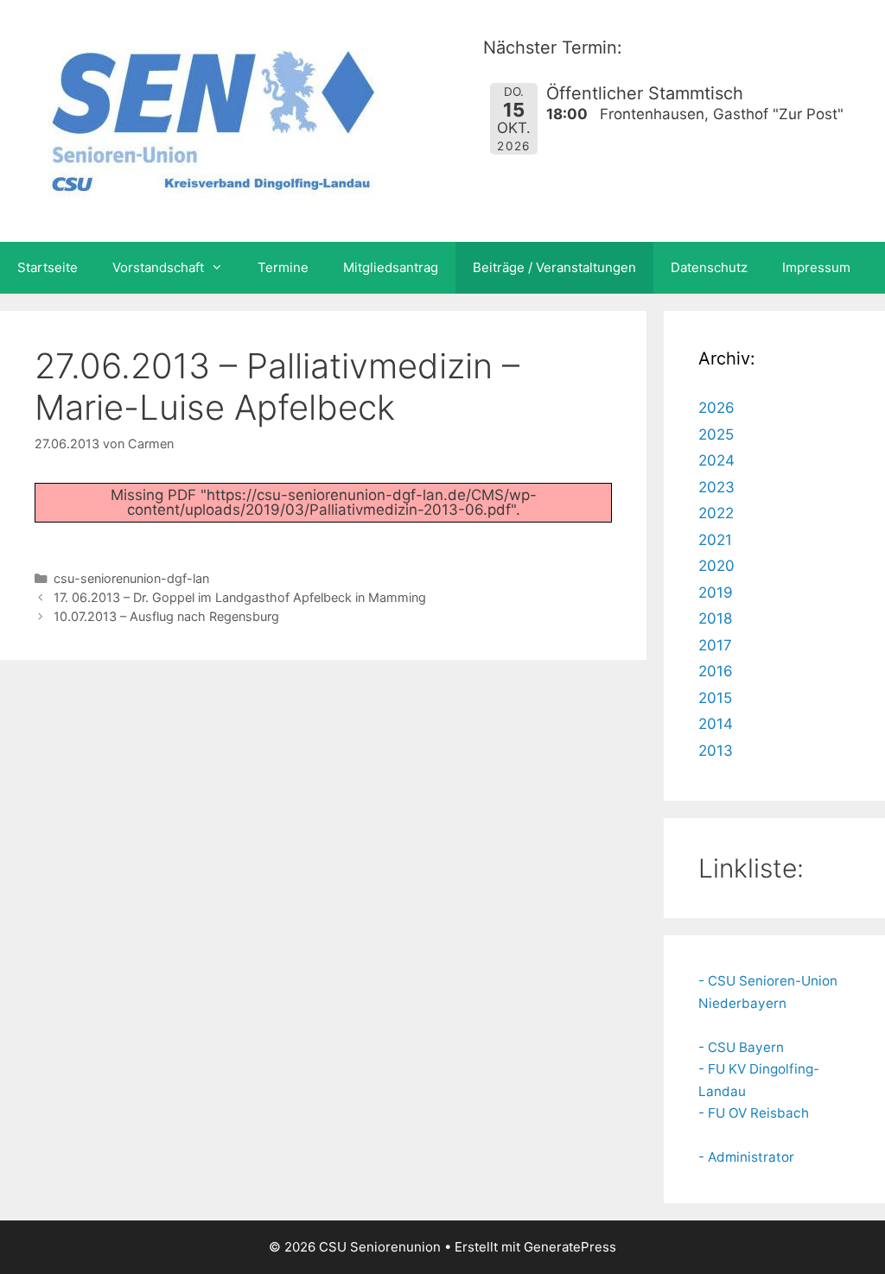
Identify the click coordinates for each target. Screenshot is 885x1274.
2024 (716, 460)
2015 (715, 698)
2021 (715, 539)
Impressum (816, 267)
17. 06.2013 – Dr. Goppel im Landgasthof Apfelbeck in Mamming (240, 597)
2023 (716, 487)
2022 (716, 513)
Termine (283, 267)
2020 (716, 565)
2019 (715, 592)
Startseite (47, 267)
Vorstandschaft (158, 267)
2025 (716, 434)
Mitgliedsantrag (390, 267)
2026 (716, 407)
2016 (715, 671)
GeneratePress (570, 1247)
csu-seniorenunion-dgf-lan (131, 578)
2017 (715, 645)
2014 (715, 723)
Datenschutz (709, 267)
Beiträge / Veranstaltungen (554, 267)
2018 (715, 618)
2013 (715, 750)
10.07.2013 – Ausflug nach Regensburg (166, 616)
